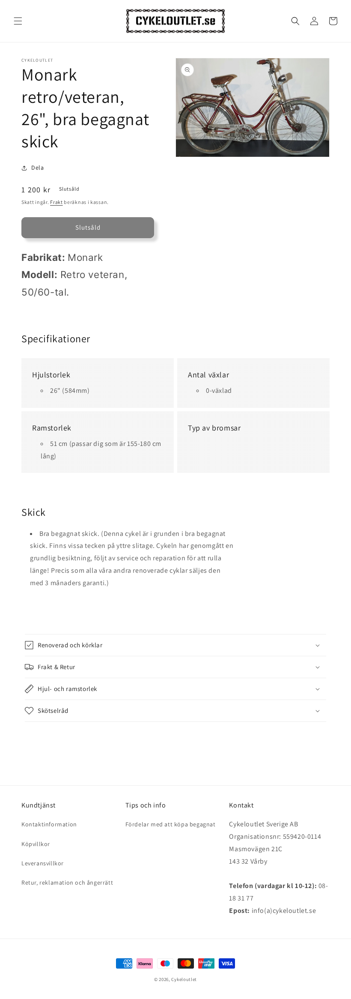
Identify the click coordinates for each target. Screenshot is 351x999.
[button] (18, 21)
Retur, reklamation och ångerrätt (67, 882)
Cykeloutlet (184, 979)
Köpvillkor (35, 844)
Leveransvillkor (42, 863)
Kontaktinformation (49, 824)
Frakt (56, 202)
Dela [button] (37, 167)
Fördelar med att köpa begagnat (170, 824)
